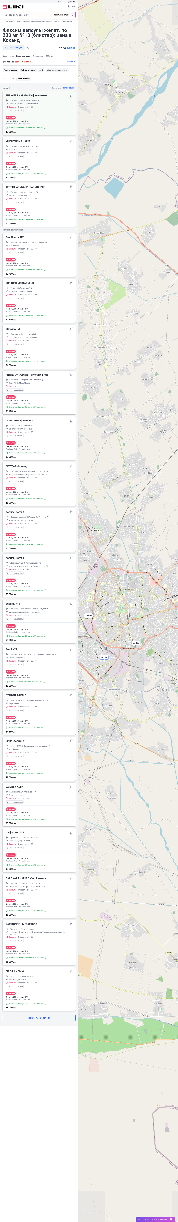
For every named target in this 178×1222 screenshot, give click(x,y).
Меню (5, 7)
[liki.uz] (16, 6)
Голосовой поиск (72, 15)
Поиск (6, 15)
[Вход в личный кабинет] (63, 7)
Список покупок (68, 7)
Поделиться (28, 47)
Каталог (9, 21)
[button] (104, 659)
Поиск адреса (4, 62)
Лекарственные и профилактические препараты (38, 21)
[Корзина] (73, 7)
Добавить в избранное (71, 95)
